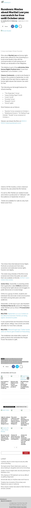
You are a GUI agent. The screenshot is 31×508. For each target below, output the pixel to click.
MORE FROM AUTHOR (21, 406)
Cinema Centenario (6, 361)
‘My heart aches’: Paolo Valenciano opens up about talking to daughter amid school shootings (15, 467)
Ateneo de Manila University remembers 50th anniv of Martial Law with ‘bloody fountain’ (25, 439)
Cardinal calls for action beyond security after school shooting (14, 462)
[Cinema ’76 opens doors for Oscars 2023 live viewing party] (15, 430)
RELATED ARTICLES (9, 406)
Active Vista (4, 360)
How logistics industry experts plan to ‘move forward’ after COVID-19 (5, 385)
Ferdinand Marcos (23, 361)
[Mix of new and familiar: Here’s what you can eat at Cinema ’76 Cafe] (5, 430)
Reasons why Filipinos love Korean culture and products (14, 384)
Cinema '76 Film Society (15, 360)
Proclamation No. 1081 (15, 363)
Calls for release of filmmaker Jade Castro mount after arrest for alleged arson (5, 420)
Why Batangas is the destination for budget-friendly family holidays (25, 385)
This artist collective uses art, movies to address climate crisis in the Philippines (15, 420)
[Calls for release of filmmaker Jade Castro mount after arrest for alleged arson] (5, 412)
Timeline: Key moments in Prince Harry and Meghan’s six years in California (13, 483)
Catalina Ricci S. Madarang (9, 21)
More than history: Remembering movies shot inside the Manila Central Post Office (25, 421)
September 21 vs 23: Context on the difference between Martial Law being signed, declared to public (14, 315)
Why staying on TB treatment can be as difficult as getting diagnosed (15, 476)
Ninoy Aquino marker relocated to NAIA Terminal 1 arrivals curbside (15, 487)
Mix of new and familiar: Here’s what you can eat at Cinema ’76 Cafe (5, 437)
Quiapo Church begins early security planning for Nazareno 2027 (15, 471)
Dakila (15, 361)
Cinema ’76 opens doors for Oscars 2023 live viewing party (15, 437)
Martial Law (4, 363)
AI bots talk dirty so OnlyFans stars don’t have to (15, 479)
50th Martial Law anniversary (13, 358)
